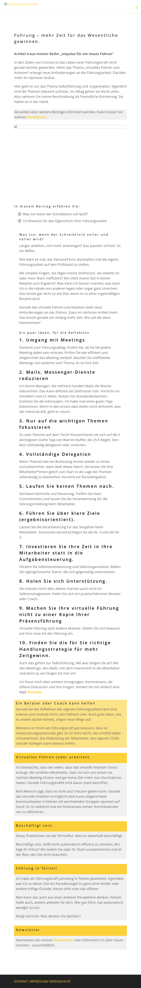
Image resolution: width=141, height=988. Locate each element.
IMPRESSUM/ (39, 981)
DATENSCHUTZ (59, 981)
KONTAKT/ (22, 981)
